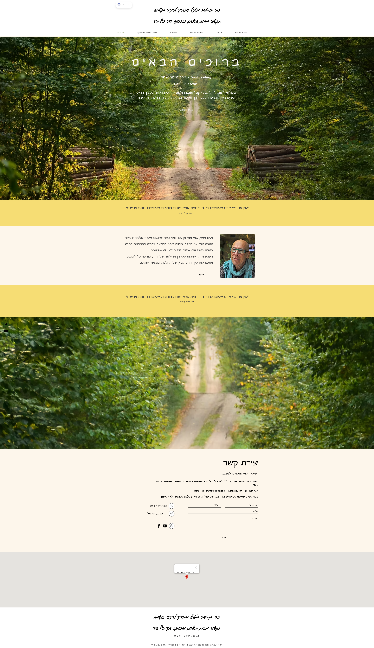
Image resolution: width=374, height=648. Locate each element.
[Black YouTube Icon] (6, 331)
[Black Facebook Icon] (6, 324)
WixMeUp (157, 644)
